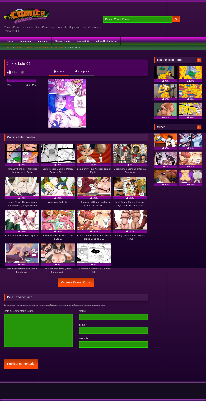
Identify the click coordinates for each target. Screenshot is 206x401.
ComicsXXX (83, 41)
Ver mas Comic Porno (76, 282)
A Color (18, 47)
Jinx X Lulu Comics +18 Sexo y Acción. (44, 47)
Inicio (10, 41)
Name (83, 311)
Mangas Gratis (62, 41)
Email (83, 324)
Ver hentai (43, 41)
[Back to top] (196, 391)
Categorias (25, 41)
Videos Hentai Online (106, 41)
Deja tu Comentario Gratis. (19, 311)
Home (8, 47)
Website (83, 338)
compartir (83, 71)
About (60, 71)
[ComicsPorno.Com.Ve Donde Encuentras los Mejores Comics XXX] (27, 14)
